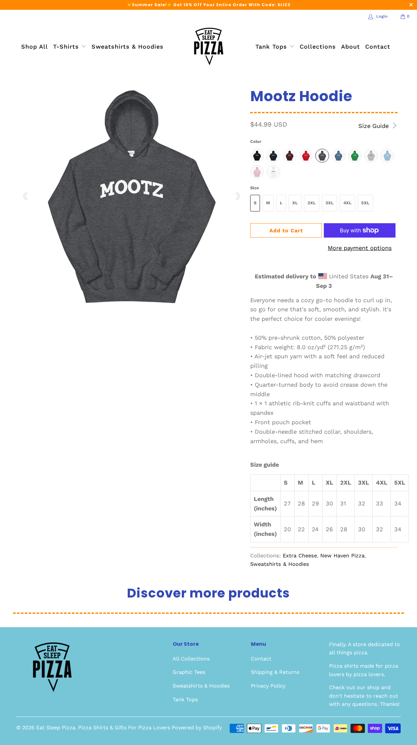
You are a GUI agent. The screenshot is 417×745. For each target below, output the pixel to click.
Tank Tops (272, 46)
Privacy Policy (268, 686)
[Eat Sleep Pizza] (208, 47)
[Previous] (25, 196)
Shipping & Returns (275, 672)
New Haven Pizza (342, 555)
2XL (312, 202)
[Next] (237, 196)
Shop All (34, 46)
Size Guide (374, 125)
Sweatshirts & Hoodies (128, 46)
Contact (377, 46)
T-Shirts (67, 46)
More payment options (360, 247)
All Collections (191, 659)
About (350, 46)
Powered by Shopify (197, 727)
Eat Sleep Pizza (55, 727)
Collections (318, 46)
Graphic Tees (189, 672)
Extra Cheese (300, 555)
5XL (365, 202)
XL (295, 202)
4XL (347, 202)
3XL (329, 202)
